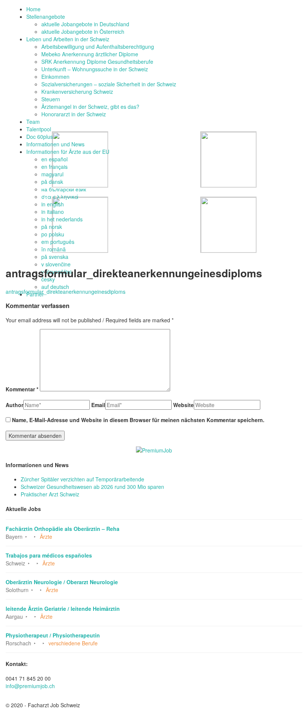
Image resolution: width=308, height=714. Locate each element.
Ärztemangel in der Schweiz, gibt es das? (90, 106)
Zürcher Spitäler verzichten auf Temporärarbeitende (82, 479)
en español (54, 159)
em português (57, 241)
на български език (63, 189)
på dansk (52, 181)
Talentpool (38, 129)
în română (53, 249)
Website (183, 405)
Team (33, 121)
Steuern (50, 99)
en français (54, 166)
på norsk (51, 226)
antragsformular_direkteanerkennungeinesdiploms (65, 291)
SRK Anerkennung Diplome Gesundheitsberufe (97, 61)
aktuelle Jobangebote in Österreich (82, 31)
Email (98, 405)
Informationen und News (55, 144)
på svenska (54, 256)
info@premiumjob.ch (30, 686)
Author (14, 405)
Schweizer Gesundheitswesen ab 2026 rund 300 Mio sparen (92, 486)
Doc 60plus (39, 136)
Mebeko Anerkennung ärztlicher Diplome (89, 54)
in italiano (52, 211)
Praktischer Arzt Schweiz (50, 494)
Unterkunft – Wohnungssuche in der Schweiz (94, 69)
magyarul (52, 174)
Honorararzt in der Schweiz (73, 114)
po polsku (52, 234)
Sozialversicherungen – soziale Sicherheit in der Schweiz (108, 84)
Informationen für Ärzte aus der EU (67, 151)
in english (52, 204)
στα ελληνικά (60, 196)
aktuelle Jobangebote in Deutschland (85, 24)
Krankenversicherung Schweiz (77, 91)
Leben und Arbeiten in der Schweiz (67, 39)
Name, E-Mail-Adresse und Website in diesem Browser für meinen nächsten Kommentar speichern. (138, 420)
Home (33, 9)
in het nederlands (62, 219)
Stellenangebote (45, 16)
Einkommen (55, 76)
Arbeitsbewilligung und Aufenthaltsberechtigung (97, 46)
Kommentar (22, 389)
